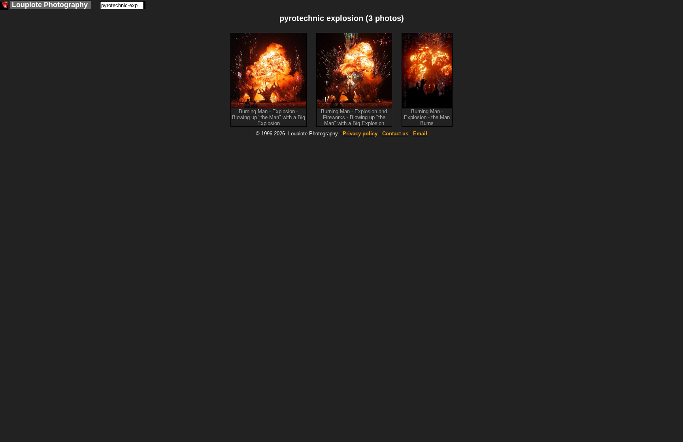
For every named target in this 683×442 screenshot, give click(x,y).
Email (420, 134)
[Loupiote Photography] (4, 6)
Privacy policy (360, 134)
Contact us (395, 134)
